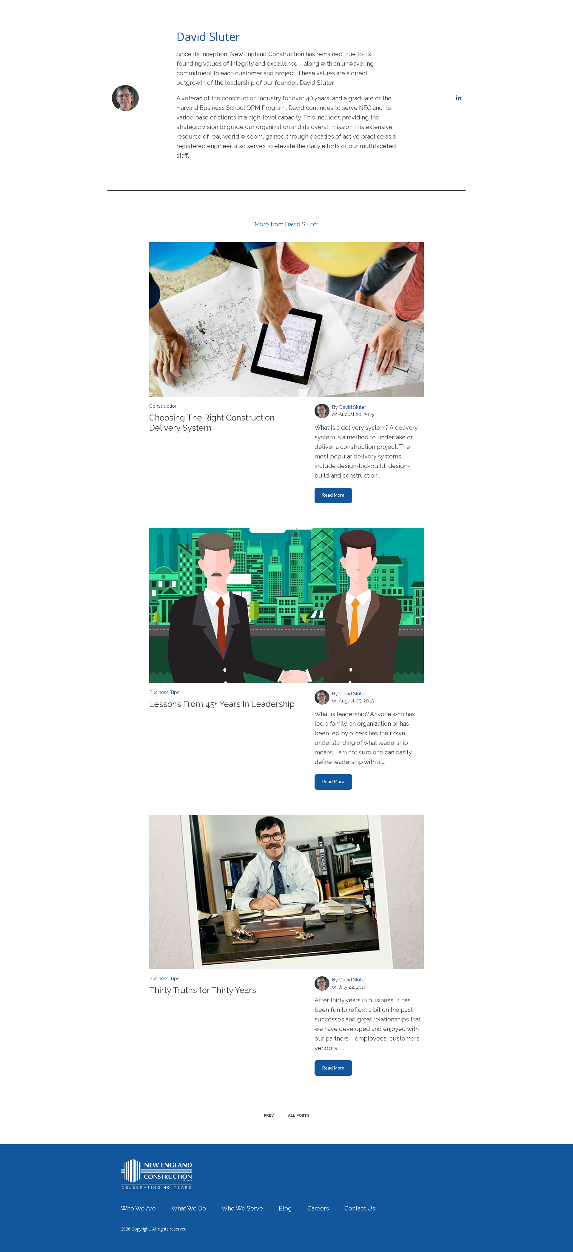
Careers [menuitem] (318, 1208)
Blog (382, 16)
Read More (333, 495)
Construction (163, 406)
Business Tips (164, 692)
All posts (298, 1115)
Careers (404, 16)
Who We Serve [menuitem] (242, 1208)
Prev (269, 1115)
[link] (156, 1174)
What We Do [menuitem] (188, 1208)
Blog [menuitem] (285, 1208)
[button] (268, 16)
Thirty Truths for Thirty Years (202, 990)
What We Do (307, 16)
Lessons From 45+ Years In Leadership (222, 704)
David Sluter (352, 407)
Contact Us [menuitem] (359, 1208)
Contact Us (435, 16)
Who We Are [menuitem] (138, 1208)
